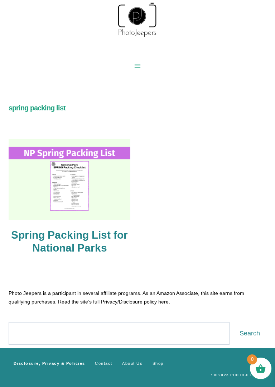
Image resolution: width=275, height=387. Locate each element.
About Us (132, 363)
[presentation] (69, 179)
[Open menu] (137, 65)
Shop (158, 363)
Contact (103, 363)
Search (250, 333)
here (163, 302)
